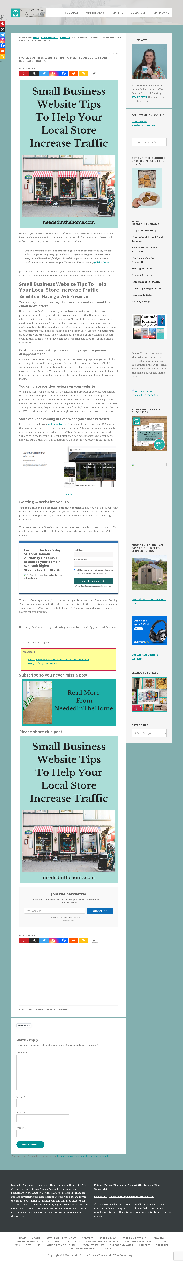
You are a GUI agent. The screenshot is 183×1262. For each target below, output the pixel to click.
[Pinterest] (24, 73)
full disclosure (102, 262)
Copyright (100, 1188)
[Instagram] (54, 73)
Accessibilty (135, 1185)
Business (113, 53)
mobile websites (57, 424)
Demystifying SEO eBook (42, 663)
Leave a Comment (57, 1009)
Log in (131, 1255)
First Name (78, 550)
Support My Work (24, 1025)
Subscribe (99, 911)
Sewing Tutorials (142, 268)
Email (20, 1112)
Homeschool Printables (146, 281)
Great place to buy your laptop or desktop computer (58, 659)
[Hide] (1, 61)
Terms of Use (152, 1185)
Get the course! (93, 580)
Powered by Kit (68, 920)
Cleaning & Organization (147, 288)
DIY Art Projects (142, 275)
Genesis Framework (100, 1255)
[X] (34, 73)
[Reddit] (73, 73)
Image (68, 493)
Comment (23, 1052)
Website (21, 1127)
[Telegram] (44, 73)
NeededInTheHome (28, 12)
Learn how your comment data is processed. (83, 1155)
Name (20, 1097)
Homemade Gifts (142, 294)
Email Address (80, 559)
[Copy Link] (83, 73)
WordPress (119, 1255)
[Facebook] (63, 73)
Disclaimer (100, 1196)
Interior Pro (77, 1255)
